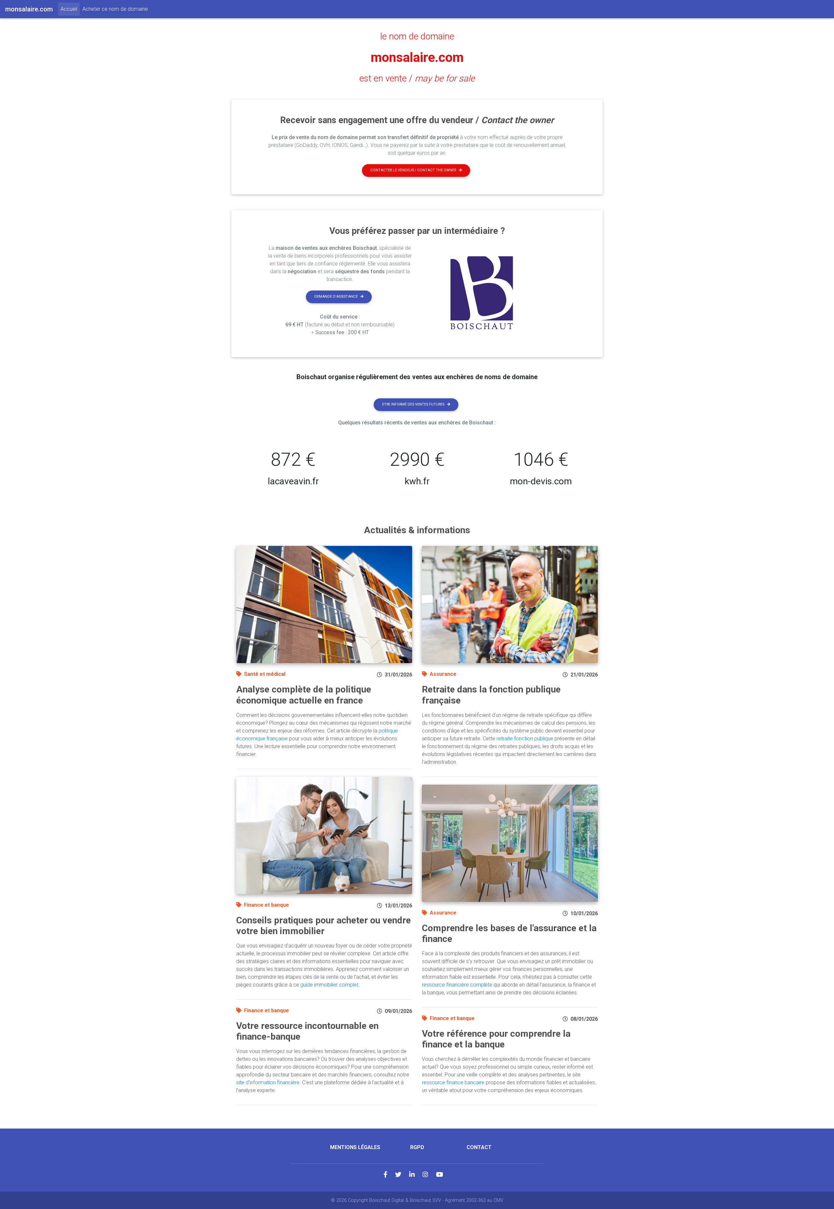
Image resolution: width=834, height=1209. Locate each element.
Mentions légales (355, 1147)
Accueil (70, 9)
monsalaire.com (417, 57)
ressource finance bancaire (453, 1082)
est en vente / (417, 78)
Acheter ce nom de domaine (115, 9)
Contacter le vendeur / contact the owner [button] (413, 170)
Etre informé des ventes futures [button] (413, 404)
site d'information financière (267, 1082)
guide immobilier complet (329, 985)
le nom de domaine (417, 36)
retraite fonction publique (524, 738)
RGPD (417, 1147)
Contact (479, 1147)
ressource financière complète (457, 985)
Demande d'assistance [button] (336, 296)
